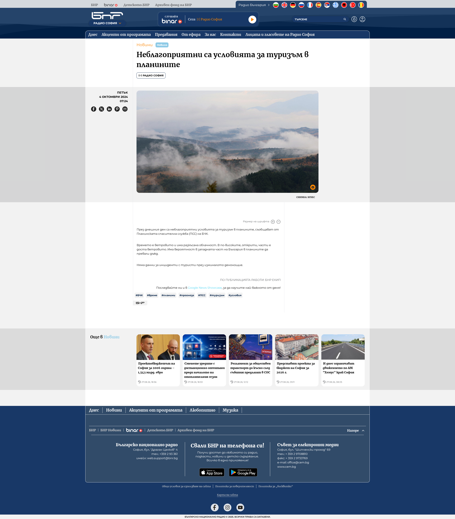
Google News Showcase (205, 287)
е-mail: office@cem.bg (293, 462)
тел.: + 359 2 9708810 (292, 454)
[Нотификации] (354, 19)
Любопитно (202, 410)
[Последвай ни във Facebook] (214, 507)
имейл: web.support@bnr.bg (157, 458)
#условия (235, 295)
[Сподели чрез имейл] (125, 109)
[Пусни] (252, 19)
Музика (230, 410)
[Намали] (278, 222)
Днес (94, 410)
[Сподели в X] (101, 109)
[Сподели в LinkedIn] (109, 109)
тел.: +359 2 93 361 (164, 454)
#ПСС (201, 295)
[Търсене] (345, 19)
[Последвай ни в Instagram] (227, 507)
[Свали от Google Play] (243, 472)
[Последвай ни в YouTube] (240, 507)
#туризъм (217, 295)
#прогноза (187, 295)
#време (152, 295)
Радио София (153, 75)
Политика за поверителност (234, 486)
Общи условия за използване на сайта (186, 486)
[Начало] (107, 15)
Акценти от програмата (155, 410)
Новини (144, 44)
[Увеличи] (273, 222)
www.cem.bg (286, 466)
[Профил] (362, 19)
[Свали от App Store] (212, 472)
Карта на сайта (227, 494)
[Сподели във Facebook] (94, 109)
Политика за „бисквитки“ (275, 486)
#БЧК (139, 295)
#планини (168, 295)
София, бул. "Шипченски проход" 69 (303, 449)
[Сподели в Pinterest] (117, 109)
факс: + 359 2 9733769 (292, 458)
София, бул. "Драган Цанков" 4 (155, 449)
